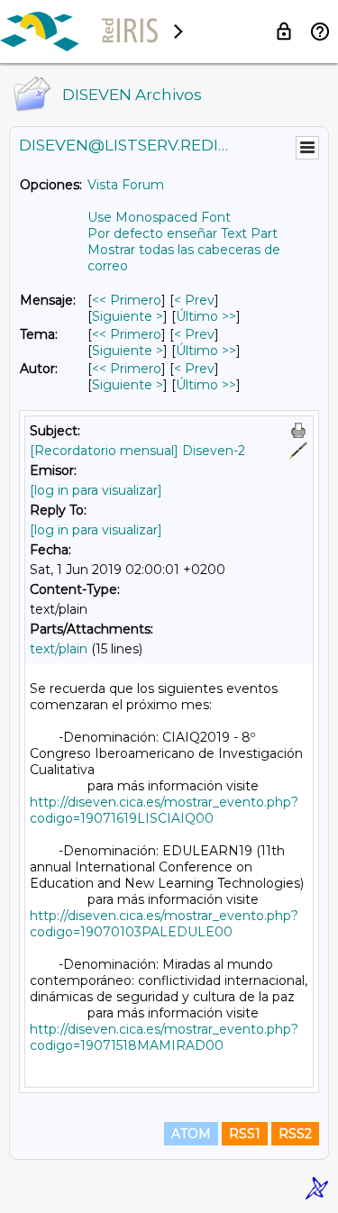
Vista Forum (125, 185)
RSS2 (295, 1134)
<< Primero (126, 300)
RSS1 (244, 1134)
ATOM (191, 1134)
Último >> (206, 316)
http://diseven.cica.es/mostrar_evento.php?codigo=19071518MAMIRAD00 (164, 1037)
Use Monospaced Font (159, 217)
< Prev (194, 300)
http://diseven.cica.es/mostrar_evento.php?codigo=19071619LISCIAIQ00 (164, 810)
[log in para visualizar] (96, 490)
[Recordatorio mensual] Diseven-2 (137, 450)
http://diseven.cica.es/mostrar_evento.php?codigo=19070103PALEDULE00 (164, 923)
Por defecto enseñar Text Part (182, 233)
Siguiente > (127, 316)
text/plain (58, 649)
